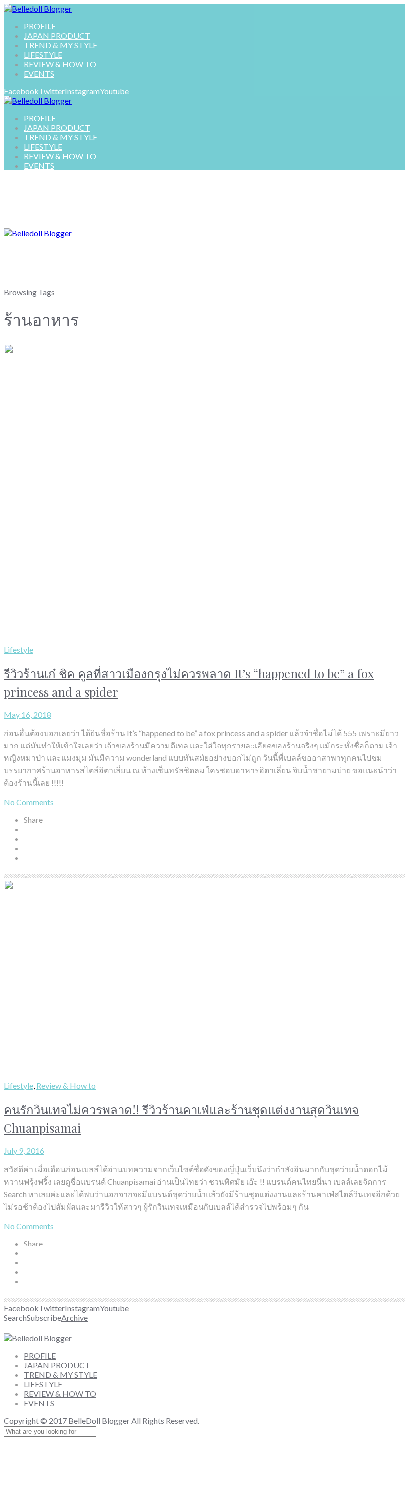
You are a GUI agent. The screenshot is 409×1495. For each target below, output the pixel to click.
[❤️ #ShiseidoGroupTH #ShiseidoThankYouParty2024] (171, 1327)
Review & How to (66, 1085)
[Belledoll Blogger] (38, 8)
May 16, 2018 (27, 714)
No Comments (29, 802)
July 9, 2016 (24, 1150)
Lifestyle (18, 649)
